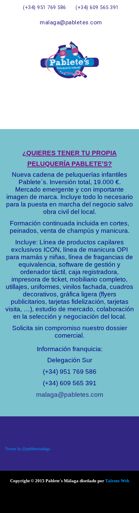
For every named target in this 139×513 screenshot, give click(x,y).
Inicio (94, 104)
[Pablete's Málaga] (69, 59)
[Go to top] (120, 501)
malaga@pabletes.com (69, 394)
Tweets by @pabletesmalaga (27, 448)
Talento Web (117, 480)
